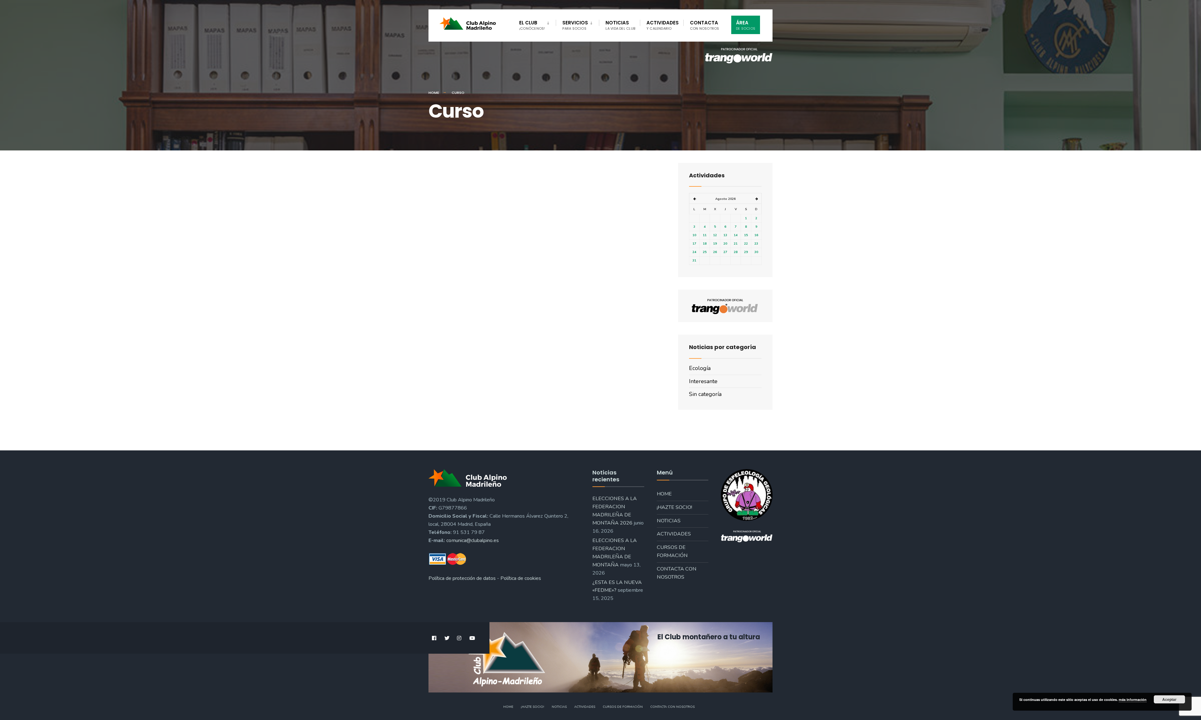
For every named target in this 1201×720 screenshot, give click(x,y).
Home (433, 92)
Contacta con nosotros (677, 573)
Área (745, 25)
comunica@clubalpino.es (472, 540)
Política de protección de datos (462, 578)
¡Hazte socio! (674, 507)
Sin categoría (705, 394)
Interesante (703, 381)
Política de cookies (520, 578)
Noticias (620, 25)
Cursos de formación (672, 551)
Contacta (704, 25)
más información (1133, 699)
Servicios (575, 25)
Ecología (700, 368)
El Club (532, 25)
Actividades (662, 25)
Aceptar (1169, 699)
